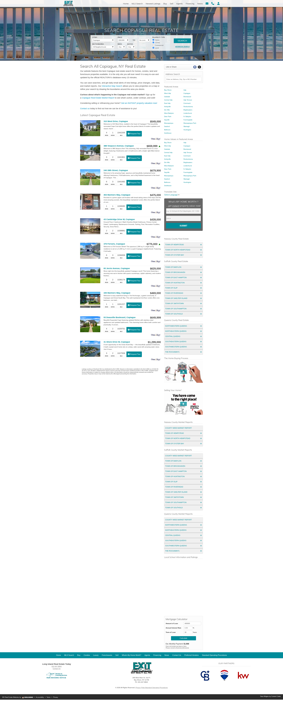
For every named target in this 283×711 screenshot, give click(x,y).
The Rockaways (172, 352)
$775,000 (154, 244)
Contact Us (56, 668)
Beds (120, 44)
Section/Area (98, 44)
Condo (157, 43)
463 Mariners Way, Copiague (117, 195)
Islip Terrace (188, 100)
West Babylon (169, 113)
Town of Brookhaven (175, 272)
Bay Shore (167, 90)
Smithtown (167, 133)
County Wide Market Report (178, 428)
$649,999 (155, 317)
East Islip (167, 103)
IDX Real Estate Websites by (11, 697)
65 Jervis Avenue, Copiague (117, 268)
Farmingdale (188, 120)
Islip (185, 90)
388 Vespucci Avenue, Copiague (119, 146)
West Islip (167, 93)
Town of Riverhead (174, 293)
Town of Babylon (173, 267)
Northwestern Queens (176, 326)
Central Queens (172, 336)
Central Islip (168, 100)
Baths (130, 44)
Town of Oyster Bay (174, 255)
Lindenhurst (188, 113)
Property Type (158, 37)
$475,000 (155, 195)
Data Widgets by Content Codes (270, 696)
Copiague (187, 93)
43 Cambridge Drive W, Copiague (119, 219)
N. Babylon (187, 116)
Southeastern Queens (175, 341)
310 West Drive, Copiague (116, 121)
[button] (183, 372)
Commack (187, 103)
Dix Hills (167, 110)
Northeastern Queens (175, 331)
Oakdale (167, 96)
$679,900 (155, 170)
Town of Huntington (175, 283)
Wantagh (187, 126)
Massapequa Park (190, 123)
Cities (94, 37)
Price (120, 37)
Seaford (167, 126)
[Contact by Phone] (212, 3)
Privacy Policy (140, 687)
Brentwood (187, 96)
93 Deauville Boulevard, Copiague (120, 317)
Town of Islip (171, 288)
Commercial (159, 45)
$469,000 (155, 293)
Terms (49, 697)
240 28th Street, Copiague (116, 170)
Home (157, 40)
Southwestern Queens (176, 347)
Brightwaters (188, 110)
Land (157, 48)
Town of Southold (174, 314)
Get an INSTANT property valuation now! (139, 103)
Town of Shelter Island (176, 298)
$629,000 (155, 268)
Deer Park (167, 116)
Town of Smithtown (174, 303)
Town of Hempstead (174, 245)
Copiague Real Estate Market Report (98, 98)
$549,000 (155, 121)
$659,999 (154, 146)
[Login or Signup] (218, 3)
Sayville (166, 120)
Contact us (85, 108)
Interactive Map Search (112, 86)
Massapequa (168, 123)
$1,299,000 (154, 342)
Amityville (167, 106)
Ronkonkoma (188, 106)
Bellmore (167, 130)
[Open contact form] (207, 3)
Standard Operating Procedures (156, 687)
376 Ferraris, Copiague (114, 244)
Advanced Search (182, 46)
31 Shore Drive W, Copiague (117, 342)
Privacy (55, 697)
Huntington (187, 130)
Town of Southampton (175, 309)
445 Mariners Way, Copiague (117, 293)
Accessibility (40, 697)
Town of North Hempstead (177, 250)
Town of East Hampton (176, 277)
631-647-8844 (57, 666)
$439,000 (155, 219)
